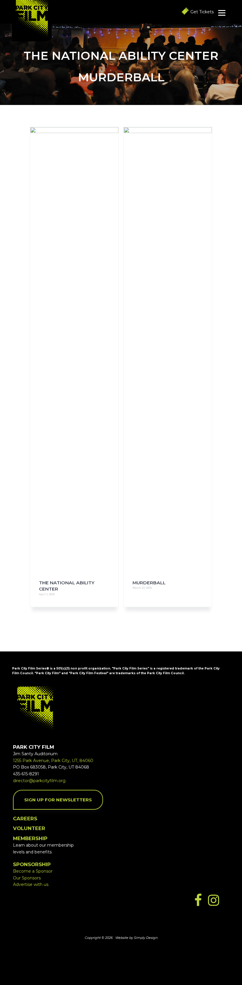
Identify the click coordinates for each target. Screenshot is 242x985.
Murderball (149, 582)
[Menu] (222, 12)
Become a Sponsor (33, 871)
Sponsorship (32, 864)
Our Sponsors (27, 878)
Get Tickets (202, 11)
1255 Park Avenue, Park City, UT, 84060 (53, 760)
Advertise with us (30, 884)
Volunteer (29, 828)
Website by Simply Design (136, 938)
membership (30, 838)
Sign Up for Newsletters (58, 800)
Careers (25, 818)
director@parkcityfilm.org (39, 780)
